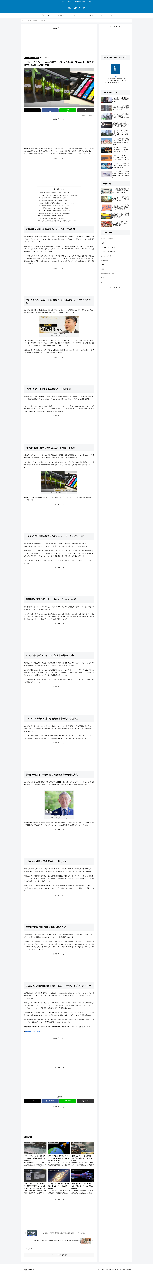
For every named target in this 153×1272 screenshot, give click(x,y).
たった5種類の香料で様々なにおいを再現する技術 (54, 200)
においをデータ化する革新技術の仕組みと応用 (53, 198)
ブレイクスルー (45, 57)
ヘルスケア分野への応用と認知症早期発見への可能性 (55, 210)
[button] (85, 110)
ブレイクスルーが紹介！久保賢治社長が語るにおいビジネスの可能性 (59, 195)
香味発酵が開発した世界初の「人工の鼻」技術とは (54, 192)
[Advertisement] (59, 41)
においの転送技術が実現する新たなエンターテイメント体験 (57, 203)
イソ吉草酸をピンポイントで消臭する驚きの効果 (54, 208)
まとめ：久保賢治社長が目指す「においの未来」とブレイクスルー (59, 221)
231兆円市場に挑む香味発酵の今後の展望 (52, 218)
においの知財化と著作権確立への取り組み (52, 216)
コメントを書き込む (59, 1255)
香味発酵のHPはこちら (32, 1031)
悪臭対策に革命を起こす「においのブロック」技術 (54, 205)
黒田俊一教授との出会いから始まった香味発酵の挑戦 (55, 213)
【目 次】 (57, 189)
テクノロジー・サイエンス (32, 57)
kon (115, 76)
